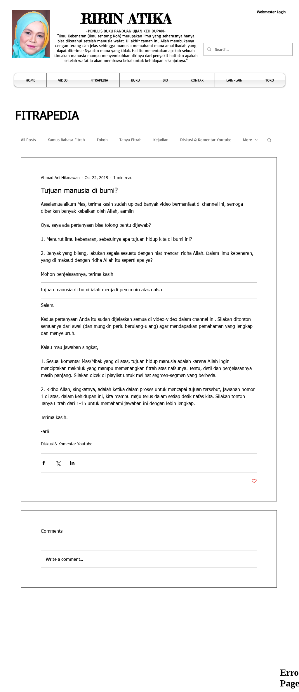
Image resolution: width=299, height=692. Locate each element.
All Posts (28, 139)
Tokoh (102, 139)
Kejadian (160, 139)
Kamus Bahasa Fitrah (66, 139)
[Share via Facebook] (43, 463)
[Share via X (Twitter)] (58, 463)
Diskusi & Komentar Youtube (205, 139)
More (247, 139)
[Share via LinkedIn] (72, 463)
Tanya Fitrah (130, 139)
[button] (63, 80)
